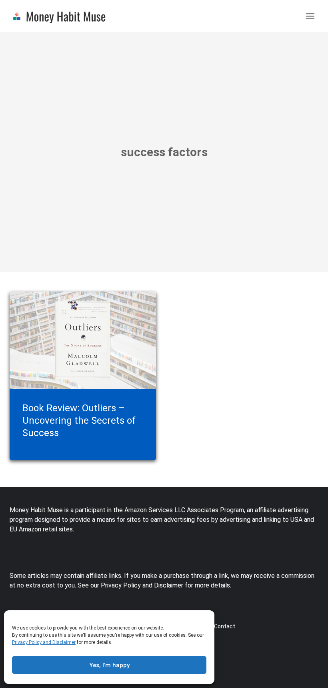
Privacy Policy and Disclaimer (44, 642)
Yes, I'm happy (109, 665)
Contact (224, 626)
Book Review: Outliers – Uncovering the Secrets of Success (79, 420)
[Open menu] (310, 16)
